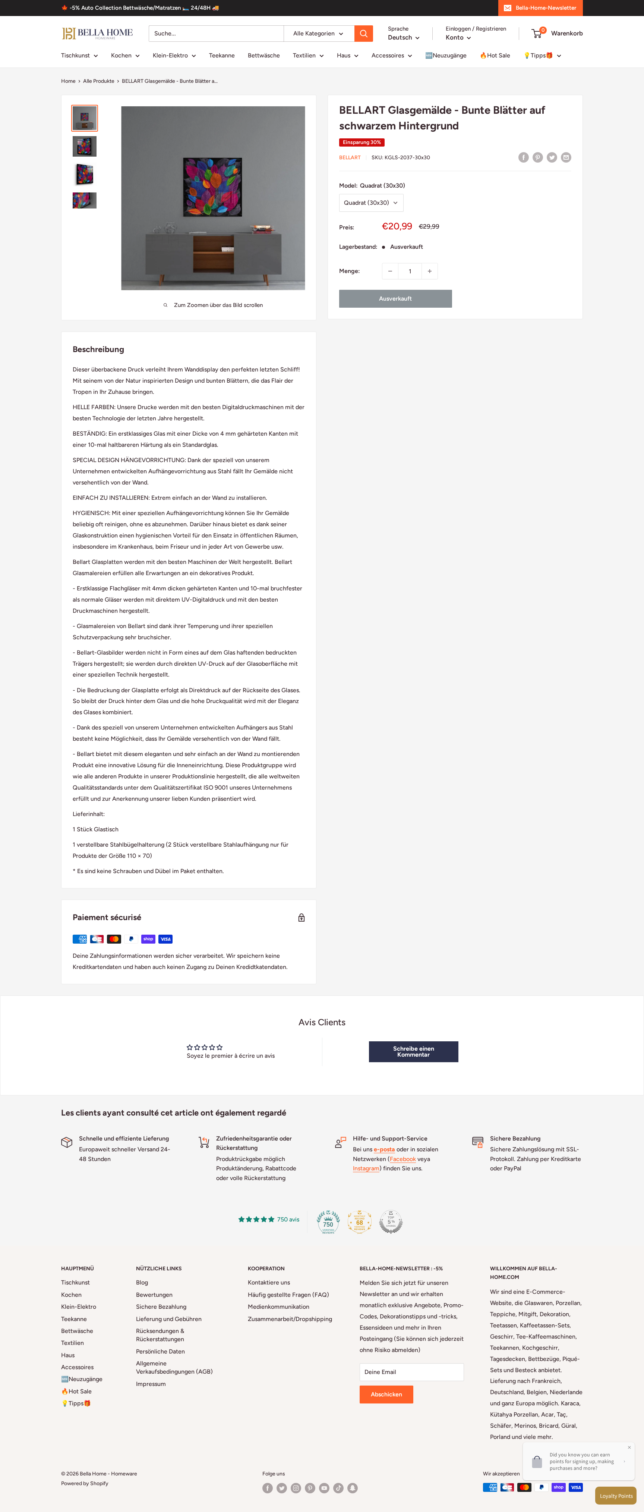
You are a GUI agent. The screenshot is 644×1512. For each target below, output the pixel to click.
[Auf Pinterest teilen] (538, 157)
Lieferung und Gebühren (169, 1319)
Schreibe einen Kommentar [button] (413, 1051)
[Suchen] (363, 33)
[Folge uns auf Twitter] (282, 1488)
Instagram (366, 1168)
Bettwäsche (264, 55)
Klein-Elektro (170, 55)
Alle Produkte (98, 81)
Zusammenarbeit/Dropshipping (290, 1319)
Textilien (304, 55)
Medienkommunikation (278, 1306)
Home (68, 81)
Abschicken (386, 1394)
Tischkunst (75, 55)
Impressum (151, 1383)
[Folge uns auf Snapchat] (352, 1488)
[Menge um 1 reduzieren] (390, 271)
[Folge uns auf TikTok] (338, 1488)
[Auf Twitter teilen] (552, 157)
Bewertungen (154, 1294)
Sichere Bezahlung (161, 1306)
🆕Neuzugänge (446, 55)
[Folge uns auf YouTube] (324, 1488)
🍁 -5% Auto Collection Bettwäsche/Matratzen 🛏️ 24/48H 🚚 (140, 7)
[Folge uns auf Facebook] (267, 1488)
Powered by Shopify (84, 1483)
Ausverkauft (395, 298)
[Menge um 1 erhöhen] (430, 271)
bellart (350, 157)
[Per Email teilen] (566, 157)
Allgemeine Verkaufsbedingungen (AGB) (174, 1367)
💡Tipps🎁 (538, 55)
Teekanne (222, 55)
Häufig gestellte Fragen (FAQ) (288, 1294)
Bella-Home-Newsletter (546, 7)
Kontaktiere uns (269, 1282)
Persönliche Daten (160, 1351)
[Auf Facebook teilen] (523, 157)
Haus (343, 55)
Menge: (349, 271)
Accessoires (388, 55)
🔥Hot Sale (495, 55)
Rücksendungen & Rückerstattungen (160, 1335)
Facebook (403, 1159)
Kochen (121, 55)
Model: (372, 185)
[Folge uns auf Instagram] (296, 1488)
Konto (455, 37)
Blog (142, 1282)
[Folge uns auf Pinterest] (310, 1488)
